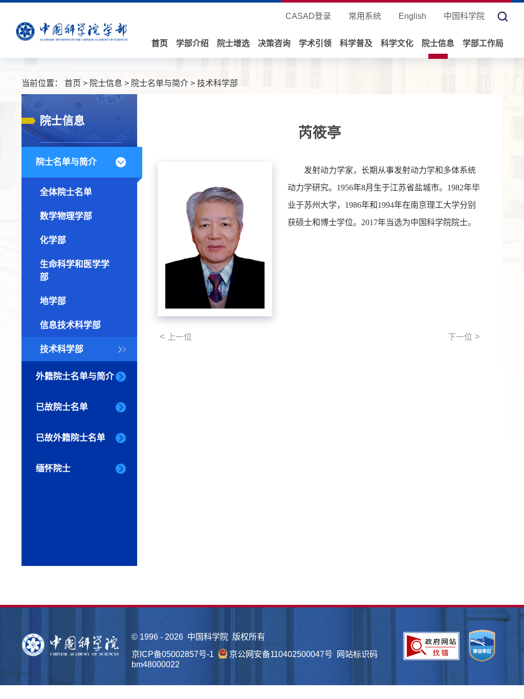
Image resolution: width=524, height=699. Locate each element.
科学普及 (356, 43)
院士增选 (233, 43)
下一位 (464, 337)
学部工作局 (483, 43)
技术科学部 (217, 83)
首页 (159, 43)
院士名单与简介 (159, 83)
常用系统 (364, 16)
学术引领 (315, 43)
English (412, 16)
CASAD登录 (308, 16)
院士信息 (438, 43)
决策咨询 (274, 43)
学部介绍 (192, 43)
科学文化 (397, 43)
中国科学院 (464, 16)
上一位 (176, 337)
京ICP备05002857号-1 (173, 654)
